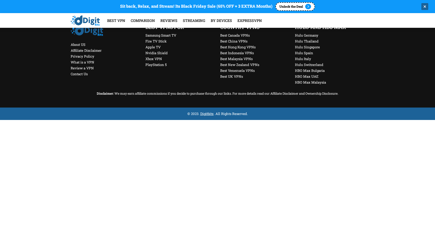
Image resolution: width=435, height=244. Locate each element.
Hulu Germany (306, 35)
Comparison (143, 20)
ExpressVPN (249, 20)
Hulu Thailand (307, 41)
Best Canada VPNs (235, 35)
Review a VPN (82, 68)
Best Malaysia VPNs (236, 59)
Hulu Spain (304, 53)
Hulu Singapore (307, 47)
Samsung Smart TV (160, 35)
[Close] (424, 6)
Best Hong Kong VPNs (238, 47)
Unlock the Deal (291, 6)
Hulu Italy (303, 59)
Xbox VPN (153, 59)
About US (78, 44)
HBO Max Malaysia (310, 82)
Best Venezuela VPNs (237, 70)
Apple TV (153, 47)
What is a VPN (82, 62)
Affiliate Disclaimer (86, 50)
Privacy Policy (82, 56)
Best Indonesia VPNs (237, 53)
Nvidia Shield (156, 53)
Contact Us (79, 74)
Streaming (194, 20)
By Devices (221, 20)
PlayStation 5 (156, 64)
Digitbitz (207, 113)
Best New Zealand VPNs (239, 64)
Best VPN (116, 20)
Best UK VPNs (231, 76)
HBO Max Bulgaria (310, 70)
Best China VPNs (233, 41)
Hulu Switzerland (309, 64)
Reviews (168, 20)
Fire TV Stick (156, 41)
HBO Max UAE (307, 76)
